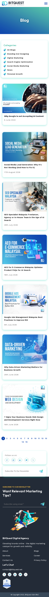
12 (42, 438)
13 (46, 438)
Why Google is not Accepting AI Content (24, 116)
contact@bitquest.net (12, 569)
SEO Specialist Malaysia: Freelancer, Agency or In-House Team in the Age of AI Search (24, 217)
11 (39, 438)
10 (35, 438)
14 (23, 442)
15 (26, 442)
